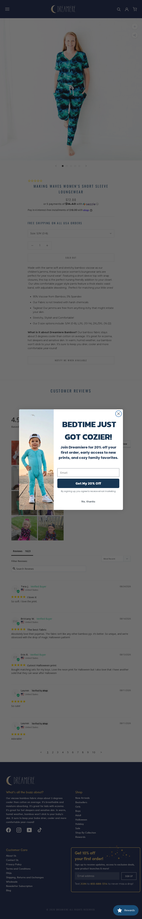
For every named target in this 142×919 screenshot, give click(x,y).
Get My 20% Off (88, 483)
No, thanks (88, 501)
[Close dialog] (119, 414)
